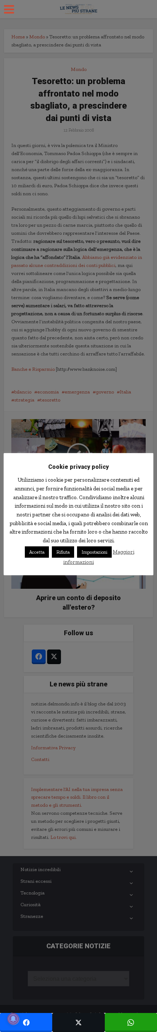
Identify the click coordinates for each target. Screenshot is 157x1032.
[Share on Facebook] (26, 1022)
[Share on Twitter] (78, 1022)
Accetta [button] (37, 552)
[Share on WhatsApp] (131, 1022)
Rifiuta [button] (63, 552)
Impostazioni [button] (94, 552)
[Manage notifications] (13, 1019)
